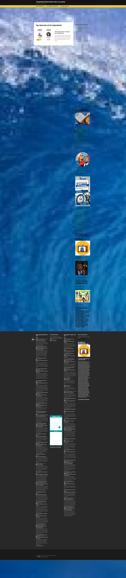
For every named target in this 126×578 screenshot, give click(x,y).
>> (42, 545)
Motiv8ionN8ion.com (79, 130)
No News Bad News (78, 225)
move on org (84, 387)
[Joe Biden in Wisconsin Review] (40, 340)
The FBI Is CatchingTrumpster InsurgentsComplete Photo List (81, 281)
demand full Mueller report (81, 377)
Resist (38, 39)
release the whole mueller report (84, 393)
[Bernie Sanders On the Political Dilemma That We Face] (42, 371)
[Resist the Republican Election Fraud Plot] (42, 474)
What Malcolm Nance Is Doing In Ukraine (69, 489)
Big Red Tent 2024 (78, 226)
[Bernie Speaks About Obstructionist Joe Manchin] (42, 383)
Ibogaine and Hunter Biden (79, 213)
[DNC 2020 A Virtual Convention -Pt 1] (41, 456)
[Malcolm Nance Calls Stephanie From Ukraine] (70, 484)
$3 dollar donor (80, 361)
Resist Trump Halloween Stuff (52, 6)
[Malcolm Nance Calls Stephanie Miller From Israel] (70, 401)
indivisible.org (81, 385)
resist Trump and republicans (82, 394)
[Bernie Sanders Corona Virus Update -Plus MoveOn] (42, 516)
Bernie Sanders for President (85, 371)
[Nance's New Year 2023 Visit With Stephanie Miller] (70, 421)
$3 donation (83, 361)
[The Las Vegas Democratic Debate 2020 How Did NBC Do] (42, 537)
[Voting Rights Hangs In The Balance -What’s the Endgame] (42, 395)
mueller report (80, 389)
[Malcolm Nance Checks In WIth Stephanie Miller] (70, 441)
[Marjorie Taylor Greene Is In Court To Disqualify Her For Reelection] (70, 509)
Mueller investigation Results (84, 388)
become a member (85, 28)
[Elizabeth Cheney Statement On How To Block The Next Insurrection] (70, 429)
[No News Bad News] (67, 379)
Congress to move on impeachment (83, 376)
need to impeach (84, 389)
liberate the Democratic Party (85, 386)
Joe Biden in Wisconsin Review (80, 227)
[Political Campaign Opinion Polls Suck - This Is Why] (70, 370)
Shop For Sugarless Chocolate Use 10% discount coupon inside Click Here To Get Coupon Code (82, 118)
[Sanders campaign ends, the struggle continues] (42, 504)
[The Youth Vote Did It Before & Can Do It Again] (70, 452)
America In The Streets (39, 463)
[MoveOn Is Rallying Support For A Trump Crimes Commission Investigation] (42, 415)
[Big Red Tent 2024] (67, 386)
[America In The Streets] (39, 464)
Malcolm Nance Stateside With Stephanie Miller (82, 142)
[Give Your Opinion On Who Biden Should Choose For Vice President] (42, 484)
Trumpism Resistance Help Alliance (50, 2)
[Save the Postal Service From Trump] (41, 494)
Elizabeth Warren (87, 377)
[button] (33, 339)
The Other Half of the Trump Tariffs (80, 214)
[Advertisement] (63, 15)
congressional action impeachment (85, 375)
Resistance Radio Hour (65, 6)
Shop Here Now (77, 175)
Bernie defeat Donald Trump (82, 368)
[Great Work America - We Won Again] (41, 436)
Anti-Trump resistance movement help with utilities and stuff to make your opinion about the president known (84, 365)
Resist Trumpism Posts (40, 6)
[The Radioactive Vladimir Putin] (68, 499)
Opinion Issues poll (84, 391)
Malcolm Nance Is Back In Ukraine (80, 144)
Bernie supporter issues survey (83, 373)
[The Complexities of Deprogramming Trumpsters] (70, 356)
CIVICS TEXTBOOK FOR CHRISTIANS (81, 132)
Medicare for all (80, 387)
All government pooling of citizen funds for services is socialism (84, 362)
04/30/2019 (57, 29)
